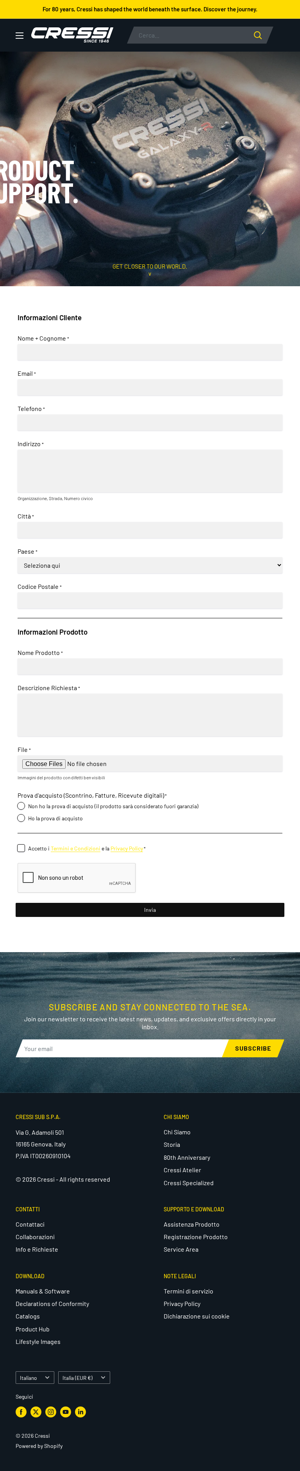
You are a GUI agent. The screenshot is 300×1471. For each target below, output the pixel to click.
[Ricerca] (263, 35)
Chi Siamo (177, 1132)
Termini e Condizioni (75, 848)
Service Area (181, 1249)
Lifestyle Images (38, 1341)
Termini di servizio (188, 1291)
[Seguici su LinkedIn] (80, 1411)
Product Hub (33, 1329)
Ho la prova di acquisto (55, 818)
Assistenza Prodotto (192, 1224)
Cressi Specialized (189, 1182)
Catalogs (28, 1316)
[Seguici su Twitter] (35, 1411)
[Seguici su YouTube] (65, 1411)
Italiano (28, 1377)
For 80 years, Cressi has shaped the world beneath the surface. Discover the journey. (150, 9)
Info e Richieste (37, 1249)
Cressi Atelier (182, 1169)
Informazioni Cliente (50, 317)
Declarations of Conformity (52, 1303)
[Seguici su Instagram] (50, 1411)
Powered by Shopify (39, 1445)
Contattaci (30, 1224)
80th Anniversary (187, 1157)
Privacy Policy (127, 848)
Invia (150, 909)
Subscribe (253, 1048)
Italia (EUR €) (77, 1377)
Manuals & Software (43, 1291)
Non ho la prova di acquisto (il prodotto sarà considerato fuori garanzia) (113, 806)
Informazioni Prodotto (53, 631)
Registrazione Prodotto (196, 1236)
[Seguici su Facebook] (21, 1411)
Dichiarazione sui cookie (197, 1316)
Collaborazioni (35, 1236)
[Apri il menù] (19, 35)
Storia (172, 1144)
